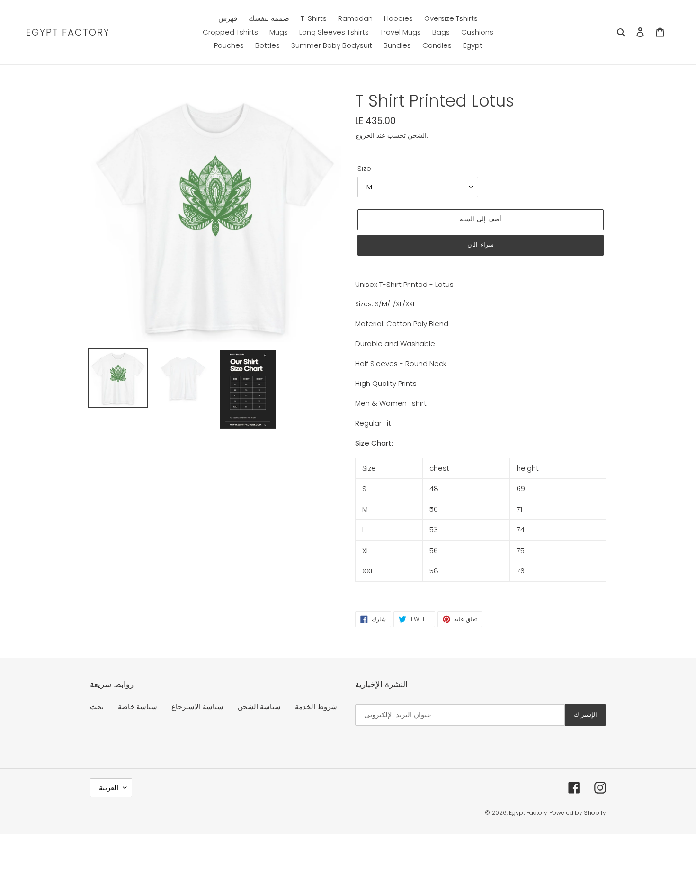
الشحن (417, 135)
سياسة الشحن (259, 707)
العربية (108, 788)
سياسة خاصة (137, 707)
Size (364, 168)
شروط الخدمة (316, 707)
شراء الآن (480, 244)
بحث (97, 707)
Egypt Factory (68, 32)
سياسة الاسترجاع (197, 707)
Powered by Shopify (577, 813)
